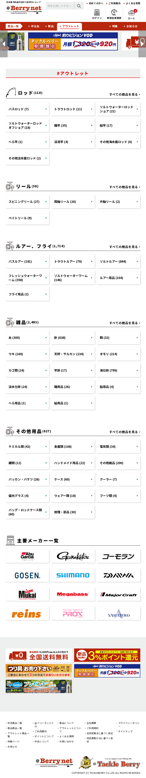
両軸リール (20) (65, 201)
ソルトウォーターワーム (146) (71, 277)
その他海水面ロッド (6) (116, 141)
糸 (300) (14, 337)
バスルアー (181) (20, 261)
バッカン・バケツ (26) (24, 479)
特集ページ (14, 741)
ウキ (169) (16, 354)
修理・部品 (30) (65, 512)
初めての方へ (96, 3)
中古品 (35, 26)
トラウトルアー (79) (68, 261)
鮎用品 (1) (61, 403)
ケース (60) (62, 479)
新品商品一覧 (15, 728)
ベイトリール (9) (20, 218)
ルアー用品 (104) (111, 277)
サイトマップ (125, 731)
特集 (115, 26)
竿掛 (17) (60, 370)
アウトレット (70, 26)
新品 (51, 26)
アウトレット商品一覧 (18, 735)
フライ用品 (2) (19, 294)
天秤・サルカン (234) (69, 354)
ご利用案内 (115, 3)
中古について (42, 741)
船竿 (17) (106, 125)
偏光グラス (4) (19, 495)
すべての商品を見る (123, 94)
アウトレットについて (70, 730)
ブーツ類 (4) (108, 495)
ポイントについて (44, 736)
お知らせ (132, 26)
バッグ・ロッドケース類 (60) (25, 512)
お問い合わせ (67, 741)
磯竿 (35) (60, 125)
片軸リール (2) (110, 201)
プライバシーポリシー (129, 724)
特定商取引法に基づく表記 (100, 740)
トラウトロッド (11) (68, 109)
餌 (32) (105, 337)
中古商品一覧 (15, 722)
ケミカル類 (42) (19, 446)
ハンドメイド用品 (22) (69, 463)
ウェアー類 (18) (65, 495)
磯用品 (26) (62, 386)
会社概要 (91, 722)
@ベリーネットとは (44, 724)
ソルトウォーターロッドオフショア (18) (25, 125)
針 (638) (60, 337)
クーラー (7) (108, 479)
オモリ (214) (108, 354)
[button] (4, 43)
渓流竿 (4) (61, 141)
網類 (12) (15, 463)
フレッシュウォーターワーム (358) (25, 277)
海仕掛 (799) (108, 370)
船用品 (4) (107, 386)
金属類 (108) (63, 446)
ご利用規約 (93, 728)
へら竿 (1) (16, 141)
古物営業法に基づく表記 (100, 733)
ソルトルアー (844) (113, 261)
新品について (67, 722)
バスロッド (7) (19, 109)
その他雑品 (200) (111, 463)
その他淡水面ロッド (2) (25, 158)
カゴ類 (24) (16, 370)
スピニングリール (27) (24, 201)
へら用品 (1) (17, 403)
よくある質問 (133, 3)
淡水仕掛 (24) (18, 386)
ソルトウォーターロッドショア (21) (116, 109)
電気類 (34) (108, 446)
